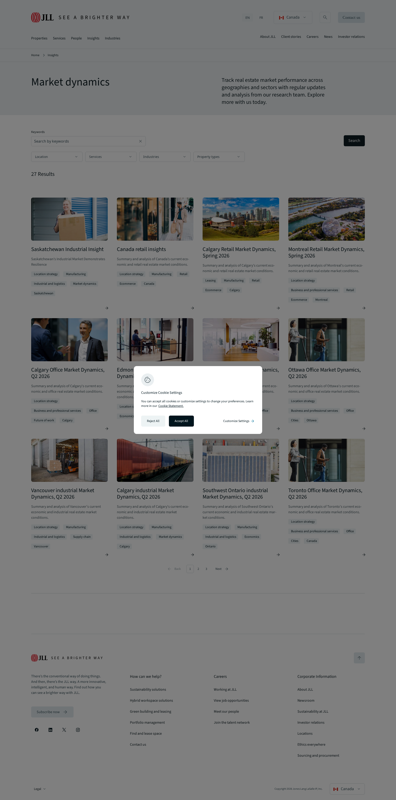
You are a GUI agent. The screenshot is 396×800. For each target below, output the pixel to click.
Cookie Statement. (171, 406)
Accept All (181, 421)
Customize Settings (239, 421)
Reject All (153, 421)
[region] (198, 400)
